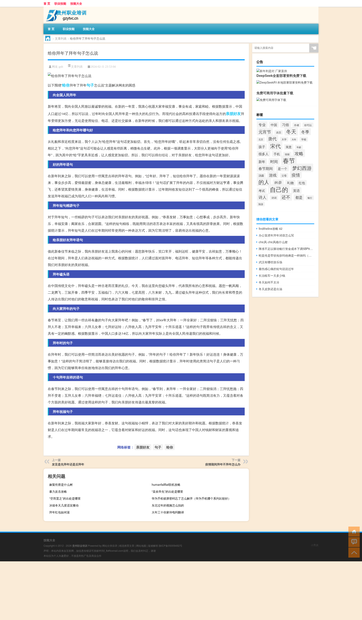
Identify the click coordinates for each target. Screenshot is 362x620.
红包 (302, 183)
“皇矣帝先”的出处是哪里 (167, 491)
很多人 (264, 153)
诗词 (274, 197)
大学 (284, 139)
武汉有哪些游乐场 (270, 262)
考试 (262, 190)
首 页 (47, 3)
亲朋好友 (233, 113)
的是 (278, 182)
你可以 (308, 125)
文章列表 (61, 38)
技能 (287, 154)
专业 (262, 124)
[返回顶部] (353, 552)
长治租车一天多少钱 (272, 275)
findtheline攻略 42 (270, 228)
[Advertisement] (125, 590)
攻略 (299, 153)
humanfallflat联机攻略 (166, 484)
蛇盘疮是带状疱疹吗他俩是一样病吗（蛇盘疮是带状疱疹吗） (286, 255)
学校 (303, 139)
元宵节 (265, 132)
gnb (61, 66)
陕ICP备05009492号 (170, 545)
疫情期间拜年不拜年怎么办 (222, 464)
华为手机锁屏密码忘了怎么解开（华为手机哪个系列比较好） (191, 498)
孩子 (262, 146)
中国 (274, 125)
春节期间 (266, 168)
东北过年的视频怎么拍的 (168, 505)
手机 (277, 153)
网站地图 (141, 545)
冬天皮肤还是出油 (270, 289)
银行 (310, 197)
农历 (278, 132)
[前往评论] (353, 541)
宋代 (275, 146)
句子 (90, 85)
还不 (286, 197)
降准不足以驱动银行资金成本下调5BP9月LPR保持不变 (286, 249)
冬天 (291, 131)
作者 (296, 125)
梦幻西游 (302, 167)
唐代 (272, 139)
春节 (289, 160)
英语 (296, 190)
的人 (264, 182)
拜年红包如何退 (59, 512)
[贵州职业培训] (66, 8)
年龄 (299, 147)
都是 (299, 197)
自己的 (279, 189)
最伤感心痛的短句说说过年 (276, 269)
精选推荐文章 (126, 545)
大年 (294, 139)
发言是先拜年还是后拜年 (68, 464)
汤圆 (261, 175)
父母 (284, 175)
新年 (262, 161)
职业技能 (60, 3)
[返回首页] (353, 531)
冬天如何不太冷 (269, 282)
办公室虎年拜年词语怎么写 (276, 235)
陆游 (261, 204)
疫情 (296, 175)
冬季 (305, 131)
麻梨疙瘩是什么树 (61, 484)
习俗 (285, 124)
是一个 (282, 168)
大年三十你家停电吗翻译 (168, 512)
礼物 (290, 182)
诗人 (262, 197)
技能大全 (76, 3)
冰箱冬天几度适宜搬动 (64, 505)
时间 (274, 161)
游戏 (273, 175)
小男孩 (314, 545)
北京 (261, 139)
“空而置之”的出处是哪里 (65, 498)
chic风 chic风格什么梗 (273, 242)
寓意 (289, 147)
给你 (66, 85)
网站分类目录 (109, 545)
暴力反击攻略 (58, 491)
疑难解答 (153, 545)
